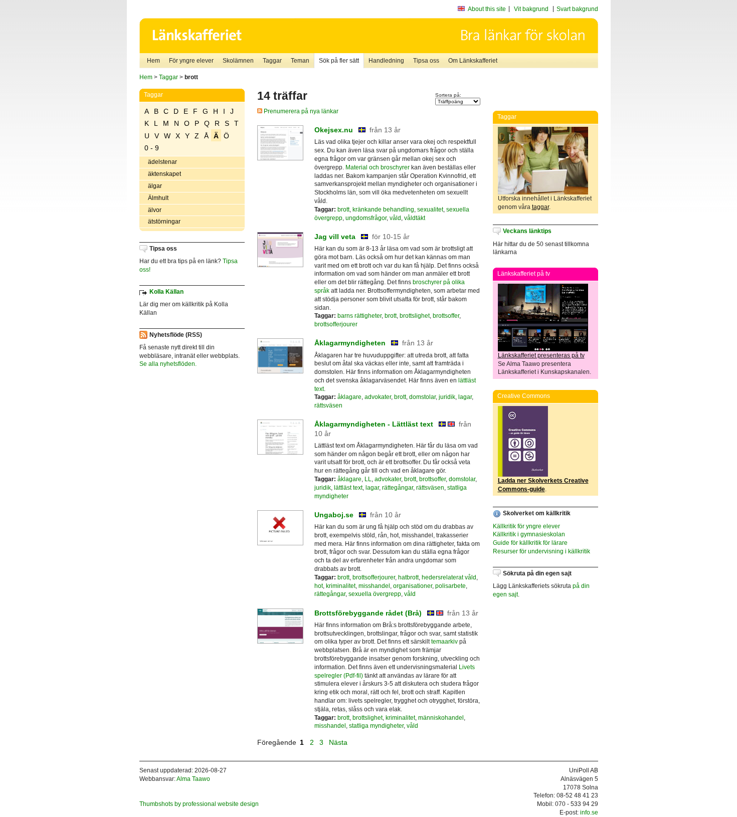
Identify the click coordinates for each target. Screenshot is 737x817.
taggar (540, 207)
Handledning (386, 60)
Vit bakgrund (531, 9)
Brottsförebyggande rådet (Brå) (368, 613)
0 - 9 (151, 148)
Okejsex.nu (333, 130)
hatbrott (408, 577)
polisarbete (450, 585)
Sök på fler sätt (339, 60)
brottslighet (415, 315)
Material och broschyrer (377, 167)
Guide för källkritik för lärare (530, 542)
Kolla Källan (166, 291)
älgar (155, 185)
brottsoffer (446, 315)
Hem (153, 60)
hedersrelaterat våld (449, 577)
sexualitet (430, 209)
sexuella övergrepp (374, 593)
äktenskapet (164, 173)
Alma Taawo (193, 778)
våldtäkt (414, 218)
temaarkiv (444, 641)
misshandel (374, 585)
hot (318, 585)
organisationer (412, 585)
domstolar (422, 396)
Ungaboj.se (333, 515)
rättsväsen (328, 405)
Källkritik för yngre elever (526, 526)
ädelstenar (162, 161)
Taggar (272, 60)
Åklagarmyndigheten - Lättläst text (373, 424)
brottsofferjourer (335, 324)
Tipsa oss (426, 60)
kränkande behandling (383, 209)
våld (395, 218)
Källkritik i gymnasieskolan (529, 534)
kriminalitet (340, 585)
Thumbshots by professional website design (199, 803)
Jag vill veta (334, 237)
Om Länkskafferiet (472, 60)
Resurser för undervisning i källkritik (541, 551)
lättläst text (348, 487)
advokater (377, 396)
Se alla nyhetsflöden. (168, 363)
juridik (447, 396)
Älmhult (158, 197)
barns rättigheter (359, 315)
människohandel (441, 717)
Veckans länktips (527, 231)
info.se (589, 812)
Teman (300, 60)
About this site (487, 9)
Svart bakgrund (577, 9)
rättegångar (397, 487)
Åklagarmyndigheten (350, 343)
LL (368, 479)
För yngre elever (191, 60)
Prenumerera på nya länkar (300, 111)
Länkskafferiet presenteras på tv (541, 355)
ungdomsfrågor (366, 218)
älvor (154, 210)
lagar (465, 396)
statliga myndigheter (376, 725)
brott (343, 209)
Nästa (339, 742)
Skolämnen (238, 60)
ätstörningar (164, 221)
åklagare (349, 396)
